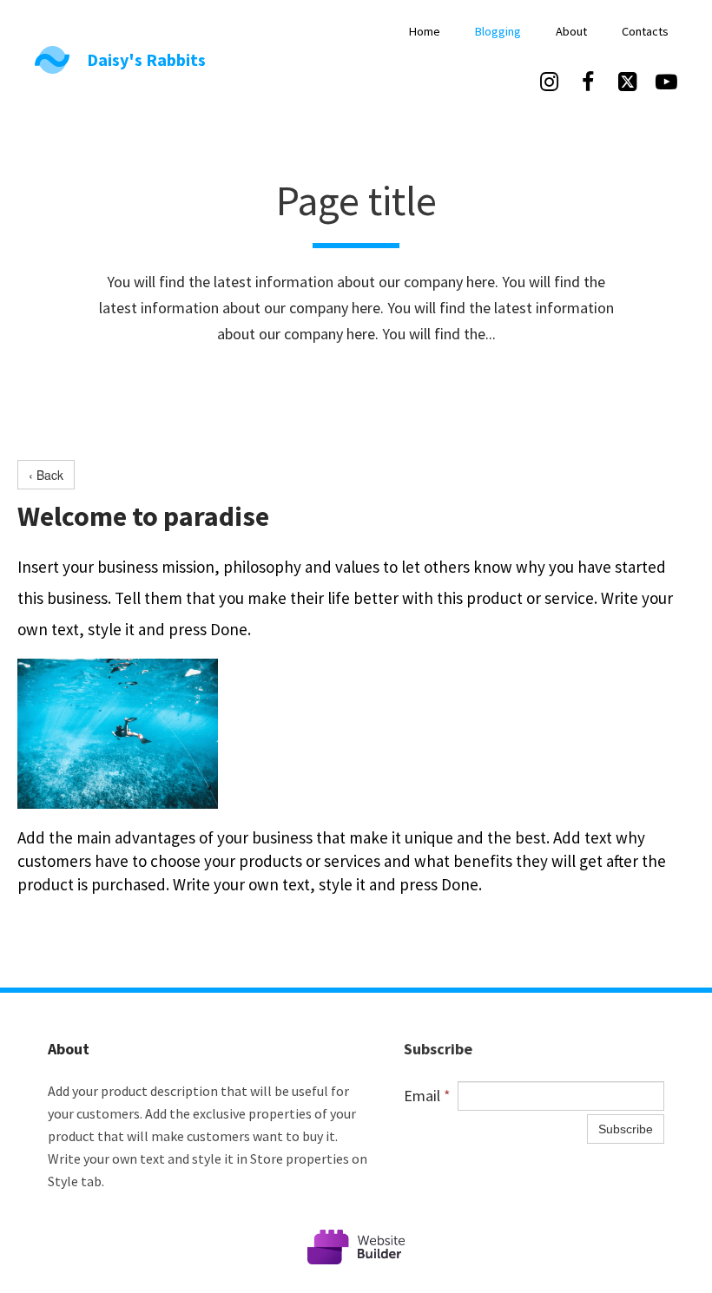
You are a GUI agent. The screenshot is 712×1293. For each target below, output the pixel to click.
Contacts (645, 31)
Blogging (498, 31)
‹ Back (46, 474)
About (571, 31)
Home (424, 31)
